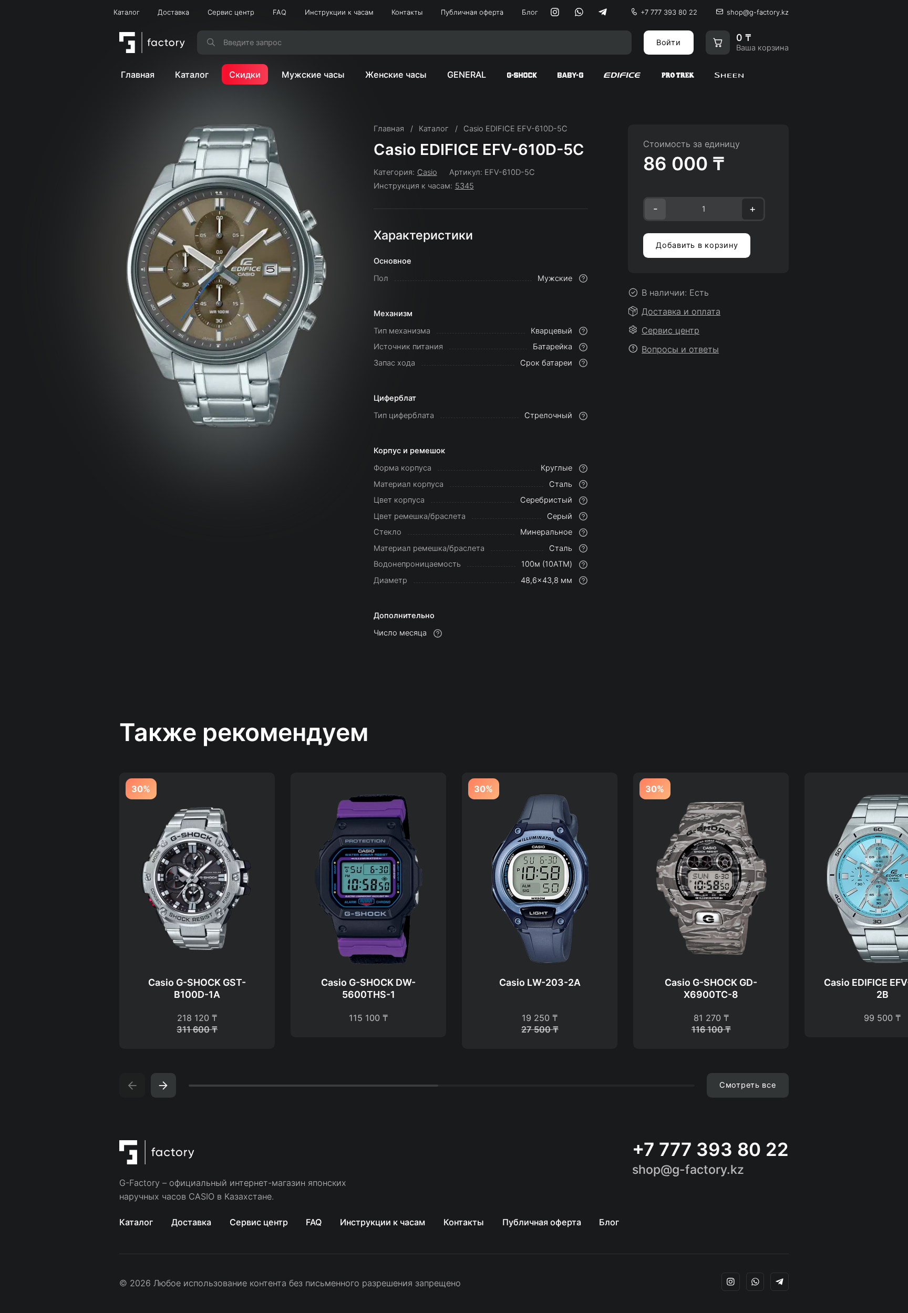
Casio (427, 172)
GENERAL (466, 74)
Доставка (173, 12)
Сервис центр (231, 12)
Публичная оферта (472, 12)
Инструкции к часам (339, 12)
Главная (137, 74)
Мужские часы (313, 74)
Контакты (406, 12)
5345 (464, 186)
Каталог (126, 12)
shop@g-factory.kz (758, 12)
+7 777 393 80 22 (669, 12)
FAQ (279, 12)
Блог (530, 12)
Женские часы (396, 74)
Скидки (245, 74)
